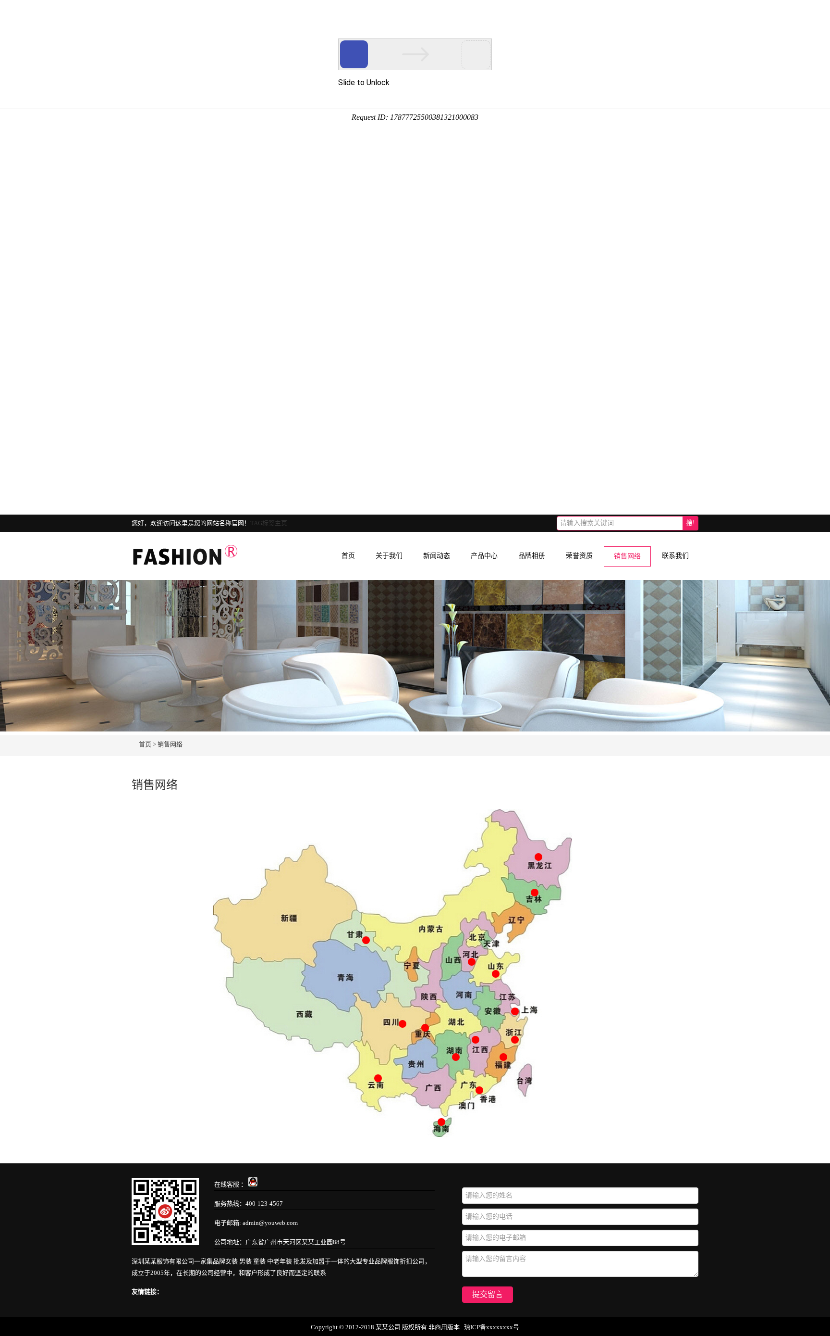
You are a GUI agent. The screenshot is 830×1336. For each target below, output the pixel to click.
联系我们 (675, 555)
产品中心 (484, 555)
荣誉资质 (579, 555)
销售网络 (627, 556)
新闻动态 (436, 555)
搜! (690, 523)
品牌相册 (531, 555)
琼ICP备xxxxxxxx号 (491, 1327)
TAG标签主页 (268, 523)
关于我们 (389, 555)
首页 (348, 555)
